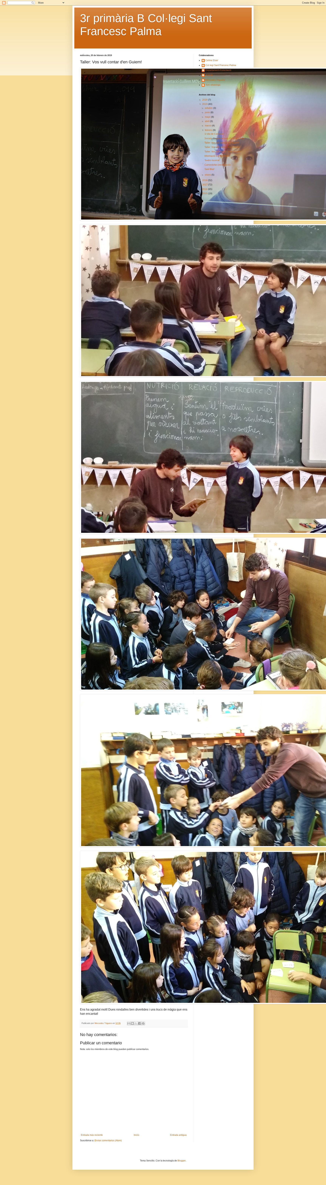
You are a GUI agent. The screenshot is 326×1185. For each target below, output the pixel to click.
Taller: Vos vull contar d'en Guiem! (222, 142)
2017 (205, 184)
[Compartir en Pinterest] (143, 1023)
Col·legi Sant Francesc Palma (220, 65)
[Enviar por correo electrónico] (129, 1023)
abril (207, 121)
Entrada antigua (178, 1135)
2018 (205, 180)
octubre (209, 108)
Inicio (136, 1135)
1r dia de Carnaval (214, 134)
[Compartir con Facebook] (139, 1023)
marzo (208, 125)
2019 (205, 104)
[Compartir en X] (136, 1023)
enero (208, 175)
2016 (205, 189)
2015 (205, 193)
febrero (209, 130)
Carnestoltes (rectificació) (218, 165)
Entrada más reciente (92, 1135)
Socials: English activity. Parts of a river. (224, 138)
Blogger (181, 1160)
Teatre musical (212, 160)
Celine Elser (211, 60)
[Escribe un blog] (132, 1023)
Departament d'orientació (218, 70)
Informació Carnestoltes (217, 156)
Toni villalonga (212, 85)
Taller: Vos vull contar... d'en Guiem (222, 151)
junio (208, 112)
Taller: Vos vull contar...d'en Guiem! (222, 147)
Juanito (209, 75)
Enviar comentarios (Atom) (108, 1140)
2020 (205, 99)
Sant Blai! (209, 169)
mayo (208, 117)
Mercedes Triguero (215, 80)
